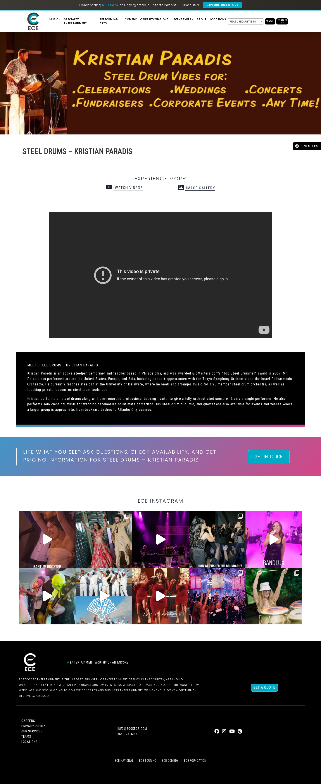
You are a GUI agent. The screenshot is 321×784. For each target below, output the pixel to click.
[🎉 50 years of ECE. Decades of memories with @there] (104, 596)
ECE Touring (147, 760)
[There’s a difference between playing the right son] (47, 539)
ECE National (124, 760)
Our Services (32, 731)
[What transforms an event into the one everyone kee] (217, 539)
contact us (308, 146)
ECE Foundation (195, 760)
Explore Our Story (222, 5)
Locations (218, 19)
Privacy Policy (33, 726)
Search (270, 21)
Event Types (182, 19)
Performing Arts (109, 21)
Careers (28, 721)
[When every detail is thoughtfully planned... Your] (160, 596)
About (201, 19)
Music (54, 19)
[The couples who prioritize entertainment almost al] (217, 596)
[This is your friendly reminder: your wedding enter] (104, 539)
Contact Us (282, 21)
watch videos (128, 187)
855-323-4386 (127, 734)
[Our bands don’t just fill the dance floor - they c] (47, 596)
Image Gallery (200, 188)
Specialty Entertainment (75, 21)
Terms (26, 736)
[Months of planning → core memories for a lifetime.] (160, 539)
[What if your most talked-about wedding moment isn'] (273, 596)
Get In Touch (269, 456)
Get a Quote (264, 687)
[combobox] (246, 21)
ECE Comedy (170, 760)
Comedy (131, 19)
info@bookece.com (132, 728)
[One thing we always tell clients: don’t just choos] (273, 539)
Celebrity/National (155, 19)
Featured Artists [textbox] (243, 21)
